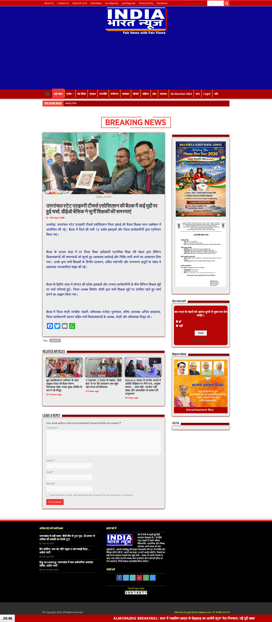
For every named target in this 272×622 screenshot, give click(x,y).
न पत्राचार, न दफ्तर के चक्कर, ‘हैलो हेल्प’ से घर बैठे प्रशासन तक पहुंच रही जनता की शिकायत (103, 384)
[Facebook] (186, 3)
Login (207, 93)
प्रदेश (69, 93)
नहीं (181, 326)
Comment (52, 427)
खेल (154, 93)
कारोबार (125, 93)
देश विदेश (81, 93)
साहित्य (145, 93)
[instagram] (204, 3)
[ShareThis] (200, 3)
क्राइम (93, 93)
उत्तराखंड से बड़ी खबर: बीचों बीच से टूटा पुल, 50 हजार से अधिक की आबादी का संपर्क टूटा (67, 537)
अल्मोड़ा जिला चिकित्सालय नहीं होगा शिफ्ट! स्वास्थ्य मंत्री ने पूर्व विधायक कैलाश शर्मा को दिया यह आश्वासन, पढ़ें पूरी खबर (114, 103)
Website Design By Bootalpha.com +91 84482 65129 (201, 612)
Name (50, 460)
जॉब (216, 93)
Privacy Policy (146, 3)
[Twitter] (189, 3)
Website (50, 483)
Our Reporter (111, 3)
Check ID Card (79, 3)
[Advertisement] (136, 62)
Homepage (47, 93)
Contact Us (63, 3)
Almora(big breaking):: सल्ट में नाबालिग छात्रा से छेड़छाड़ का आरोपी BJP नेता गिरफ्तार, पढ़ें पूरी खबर (145, 618)
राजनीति (103, 93)
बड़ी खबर (58, 93)
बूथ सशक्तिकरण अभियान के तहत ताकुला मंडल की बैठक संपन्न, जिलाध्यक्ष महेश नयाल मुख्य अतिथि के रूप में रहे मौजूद (64, 385)
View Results (201, 340)
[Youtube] (197, 3)
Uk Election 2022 (181, 93)
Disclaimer (162, 3)
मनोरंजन (114, 93)
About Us (49, 3)
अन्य (198, 93)
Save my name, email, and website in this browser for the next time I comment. (91, 495)
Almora (55, 340)
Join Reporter (128, 3)
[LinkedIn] (193, 3)
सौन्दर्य (136, 93)
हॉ (180, 321)
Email (50, 472)
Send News (95, 3)
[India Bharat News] (136, 20)
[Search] (226, 3)
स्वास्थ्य (163, 93)
